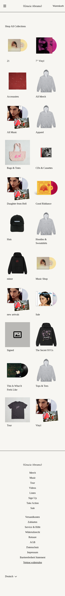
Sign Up (32, 498)
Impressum (32, 552)
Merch (32, 472)
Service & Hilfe (32, 527)
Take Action (33, 503)
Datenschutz (32, 547)
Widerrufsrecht (32, 532)
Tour (32, 483)
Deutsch (9, 576)
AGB (32, 542)
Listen (33, 493)
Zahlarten (32, 522)
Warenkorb (58, 6)
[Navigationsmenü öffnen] (4, 6)
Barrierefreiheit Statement (32, 557)
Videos (32, 488)
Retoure (32, 537)
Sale (32, 508)
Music (33, 477)
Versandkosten (32, 517)
